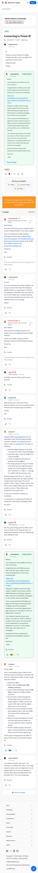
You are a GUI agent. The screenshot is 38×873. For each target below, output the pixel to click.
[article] (19, 244)
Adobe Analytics (7, 9)
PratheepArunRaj (13, 218)
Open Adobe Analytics (15, 22)
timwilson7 (11, 432)
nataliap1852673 (13, 44)
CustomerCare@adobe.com (12, 246)
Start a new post (25, 202)
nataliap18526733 (20, 437)
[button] (10, 40)
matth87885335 (14, 74)
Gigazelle (11, 372)
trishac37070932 (13, 758)
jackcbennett (12, 397)
